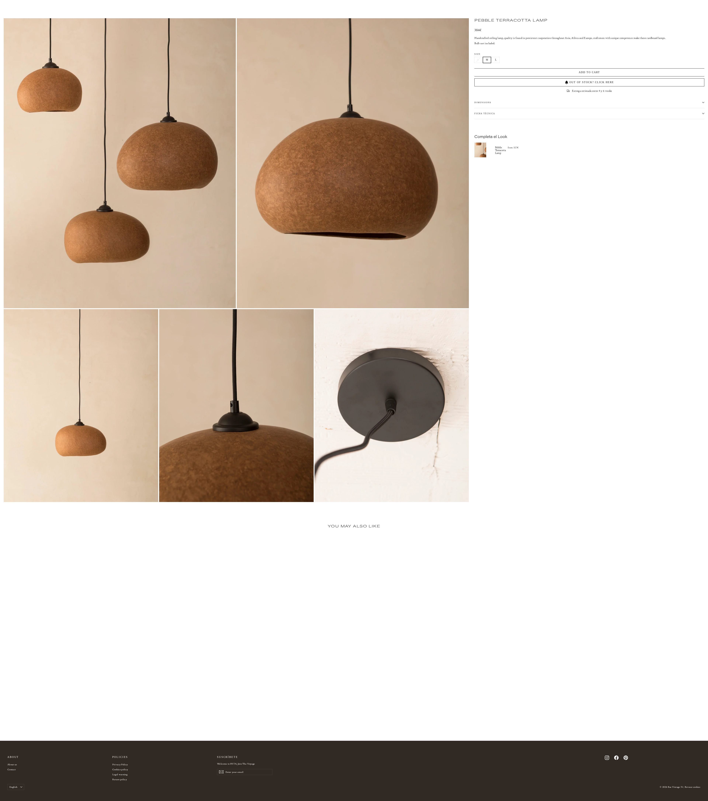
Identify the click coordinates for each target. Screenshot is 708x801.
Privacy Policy (120, 764)
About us (12, 764)
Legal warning (120, 774)
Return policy (119, 779)
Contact (11, 769)
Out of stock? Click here (591, 82)
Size (477, 54)
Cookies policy (120, 769)
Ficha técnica (484, 113)
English (13, 787)
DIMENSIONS (482, 102)
